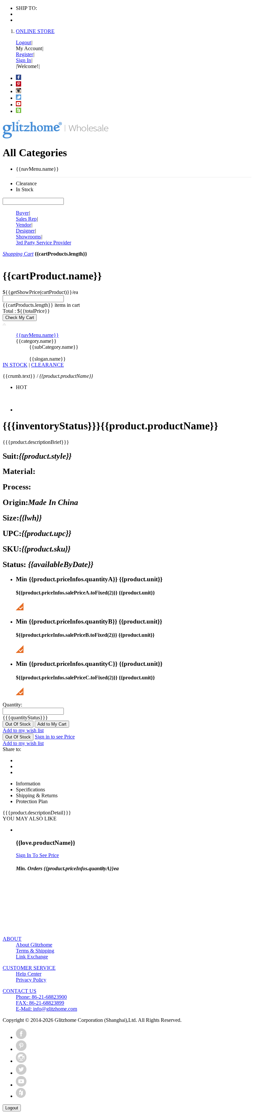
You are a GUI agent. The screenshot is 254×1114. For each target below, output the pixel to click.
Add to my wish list (23, 730)
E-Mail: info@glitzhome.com (46, 1009)
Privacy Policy (31, 980)
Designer (25, 231)
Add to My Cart (51, 724)
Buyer (22, 213)
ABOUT (12, 939)
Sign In (23, 60)
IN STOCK (15, 365)
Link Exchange (32, 956)
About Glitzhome (34, 945)
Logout (23, 42)
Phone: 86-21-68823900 (41, 997)
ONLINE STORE (35, 31)
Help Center (28, 974)
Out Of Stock (18, 724)
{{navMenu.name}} (37, 335)
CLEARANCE (47, 365)
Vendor (23, 225)
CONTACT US (19, 991)
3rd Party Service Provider (43, 242)
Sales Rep (26, 219)
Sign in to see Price (55, 736)
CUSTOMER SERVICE (29, 968)
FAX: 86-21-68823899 (40, 1003)
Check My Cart (19, 317)
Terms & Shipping (35, 950)
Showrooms (28, 236)
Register (24, 54)
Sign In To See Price (37, 855)
